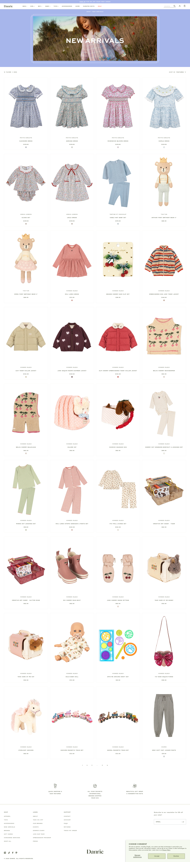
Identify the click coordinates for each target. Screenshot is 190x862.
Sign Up (83, 1)
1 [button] (82, 765)
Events (36, 827)
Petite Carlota (26, 137)
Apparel (7, 816)
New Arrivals (97, 11)
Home (78, 6)
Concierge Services (12, 837)
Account (67, 820)
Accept (156, 856)
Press (35, 841)
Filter (11, 72)
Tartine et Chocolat (118, 214)
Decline (176, 856)
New (24, 6)
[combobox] (169, 6)
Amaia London (26, 214)
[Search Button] (174, 6)
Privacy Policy (166, 850)
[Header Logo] (8, 6)
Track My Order (70, 830)
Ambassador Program (42, 837)
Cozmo (164, 747)
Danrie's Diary (39, 830)
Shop (89, 11)
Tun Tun (164, 214)
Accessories (67, 6)
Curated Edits (89, 6)
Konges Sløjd (72, 290)
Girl (32, 6)
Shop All (7, 841)
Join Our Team (39, 834)
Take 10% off (38, 820)
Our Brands (38, 823)
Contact (67, 816)
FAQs (66, 823)
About (35, 816)
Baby (47, 6)
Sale (100, 6)
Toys (55, 6)
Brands (7, 830)
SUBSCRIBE (183, 821)
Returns (67, 827)
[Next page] (107, 765)
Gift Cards (8, 834)
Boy (39, 6)
